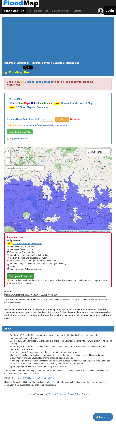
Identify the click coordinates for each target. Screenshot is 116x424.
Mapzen (102, 231)
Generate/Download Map (19, 131)
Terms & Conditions (57, 394)
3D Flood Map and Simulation (32, 107)
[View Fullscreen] (8, 161)
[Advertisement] (58, 40)
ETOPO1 (52, 377)
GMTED (43, 377)
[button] (20, 276)
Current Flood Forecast (39, 82)
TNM (29, 377)
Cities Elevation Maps (38, 10)
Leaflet (61, 231)
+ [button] (8, 151)
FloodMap (16, 99)
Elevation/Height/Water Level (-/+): (23, 119)
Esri (75, 231)
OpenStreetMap (84, 231)
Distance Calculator (60, 10)
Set (62, 119)
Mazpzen (22, 377)
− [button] (8, 155)
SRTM (35, 377)
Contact (77, 10)
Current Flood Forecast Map (77, 103)
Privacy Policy (74, 394)
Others (108, 231)
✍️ (17, 138)
